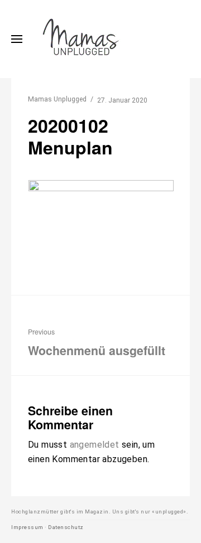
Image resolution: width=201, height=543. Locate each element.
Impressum (27, 527)
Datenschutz (66, 527)
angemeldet (94, 444)
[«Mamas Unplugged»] (81, 39)
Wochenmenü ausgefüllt (96, 343)
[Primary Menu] (16, 39)
